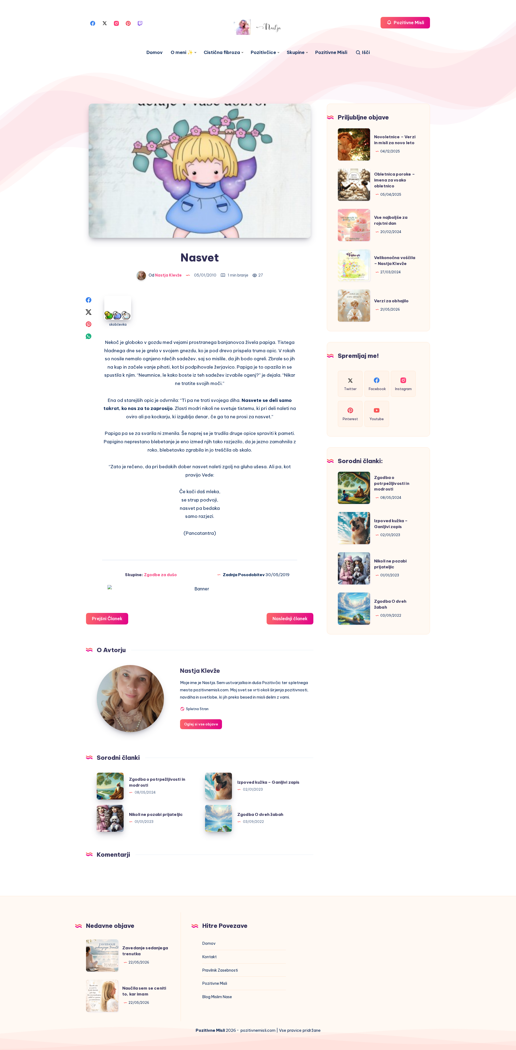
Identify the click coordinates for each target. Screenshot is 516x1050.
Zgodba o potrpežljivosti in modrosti (391, 483)
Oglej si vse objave (201, 724)
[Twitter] (105, 23)
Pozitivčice (263, 52)
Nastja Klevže (200, 670)
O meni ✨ (182, 52)
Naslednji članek (290, 618)
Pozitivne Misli (331, 52)
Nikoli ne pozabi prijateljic (156, 814)
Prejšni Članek (107, 618)
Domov (154, 52)
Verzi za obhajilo (391, 300)
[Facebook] (93, 23)
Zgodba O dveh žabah (260, 814)
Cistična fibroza (222, 52)
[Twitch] (140, 23)
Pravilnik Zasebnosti (220, 970)
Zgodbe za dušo (160, 574)
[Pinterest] (128, 23)
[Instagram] (116, 23)
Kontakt (209, 956)
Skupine (295, 52)
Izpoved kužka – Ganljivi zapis (268, 782)
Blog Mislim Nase (217, 996)
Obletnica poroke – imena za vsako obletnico (394, 180)
